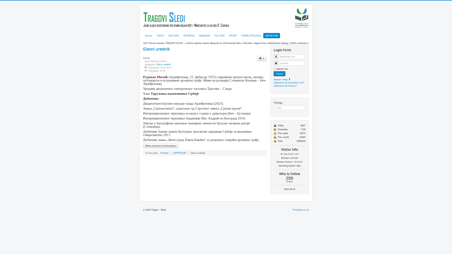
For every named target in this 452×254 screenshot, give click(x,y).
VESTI (160, 35)
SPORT (233, 35)
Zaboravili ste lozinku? (285, 85)
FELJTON (219, 35)
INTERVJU (189, 35)
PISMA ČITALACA (251, 35)
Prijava (279, 73)
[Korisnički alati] (262, 58)
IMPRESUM (271, 35)
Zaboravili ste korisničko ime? (289, 82)
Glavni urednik (156, 49)
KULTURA (173, 35)
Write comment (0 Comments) (160, 145)
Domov (148, 35)
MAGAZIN (204, 35)
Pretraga (278, 102)
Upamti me (282, 68)
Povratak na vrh (301, 209)
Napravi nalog (281, 79)
